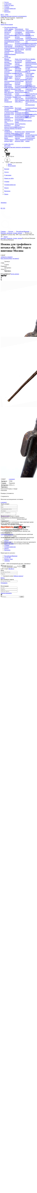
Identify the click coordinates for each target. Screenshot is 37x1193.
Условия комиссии (10, 547)
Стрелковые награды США (20, 140)
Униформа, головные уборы (9, 49)
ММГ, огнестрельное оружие (22, 119)
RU (2, 208)
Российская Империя (10, 556)
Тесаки (21, 116)
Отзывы (6, 545)
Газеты (31, 101)
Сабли (23, 112)
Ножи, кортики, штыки (8, 62)
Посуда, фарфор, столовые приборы (30, 60)
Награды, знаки (7, 116)
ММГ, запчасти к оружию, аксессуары (8, 33)
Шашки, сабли (6, 59)
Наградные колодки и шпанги (9, 125)
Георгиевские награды (19, 29)
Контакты (7, 550)
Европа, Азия (8, 559)
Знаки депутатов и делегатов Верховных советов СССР (20, 62)
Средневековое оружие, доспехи (9, 109)
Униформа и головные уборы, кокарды (9, 133)
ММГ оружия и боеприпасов (8, 65)
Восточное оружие (18, 108)
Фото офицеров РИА (19, 51)
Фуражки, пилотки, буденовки (8, 71)
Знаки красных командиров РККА (9, 83)
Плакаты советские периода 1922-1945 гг (22, 98)
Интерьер (22, 114)
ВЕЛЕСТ (11, 568)
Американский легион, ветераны (30, 133)
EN (4, 208)
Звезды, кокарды (19, 91)
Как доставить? (14, 258)
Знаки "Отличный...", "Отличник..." (9, 95)
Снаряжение (29, 108)
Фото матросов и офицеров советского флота (28, 83)
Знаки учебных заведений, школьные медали (18, 68)
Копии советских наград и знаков (19, 77)
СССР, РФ (7, 557)
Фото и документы (20, 127)
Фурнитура (24, 86)
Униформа (22, 120)
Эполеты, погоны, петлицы (19, 41)
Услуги (6, 540)
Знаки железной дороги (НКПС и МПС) (9, 90)
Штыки (22, 117)
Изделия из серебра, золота (30, 33)
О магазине (7, 542)
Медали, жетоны (19, 34)
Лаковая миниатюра (30, 62)
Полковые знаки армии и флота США (20, 133)
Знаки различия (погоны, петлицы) (19, 83)
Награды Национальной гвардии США (19, 137)
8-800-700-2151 (9, 144)
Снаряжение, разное (29, 140)
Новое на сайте (9, 543)
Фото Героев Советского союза (29, 78)
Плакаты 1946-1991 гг (20, 100)
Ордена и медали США (8, 140)
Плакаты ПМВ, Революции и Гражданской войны (9, 45)
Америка (7, 560)
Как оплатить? (5, 258)
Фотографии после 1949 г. (29, 74)
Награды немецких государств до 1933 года (8, 121)
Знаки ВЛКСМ (8, 86)
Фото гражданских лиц (29, 30)
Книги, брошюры (30, 97)
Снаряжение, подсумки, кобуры (21, 89)
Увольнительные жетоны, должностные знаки (22, 38)
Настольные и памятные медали (21, 73)
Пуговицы (32, 40)
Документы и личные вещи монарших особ (10, 112)
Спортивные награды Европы (10, 127)
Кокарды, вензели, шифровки (9, 52)
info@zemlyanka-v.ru (7, 534)
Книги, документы (19, 47)
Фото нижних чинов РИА (20, 49)
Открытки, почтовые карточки (30, 48)
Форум (6, 548)
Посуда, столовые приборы (29, 37)
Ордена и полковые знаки (20, 32)
